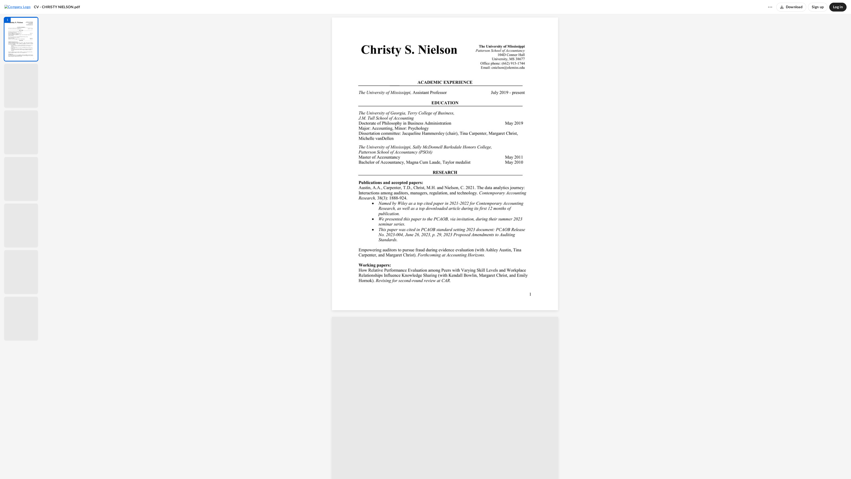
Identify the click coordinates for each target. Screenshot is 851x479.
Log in (838, 7)
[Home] (17, 7)
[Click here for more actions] (770, 7)
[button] (21, 39)
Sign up (818, 7)
